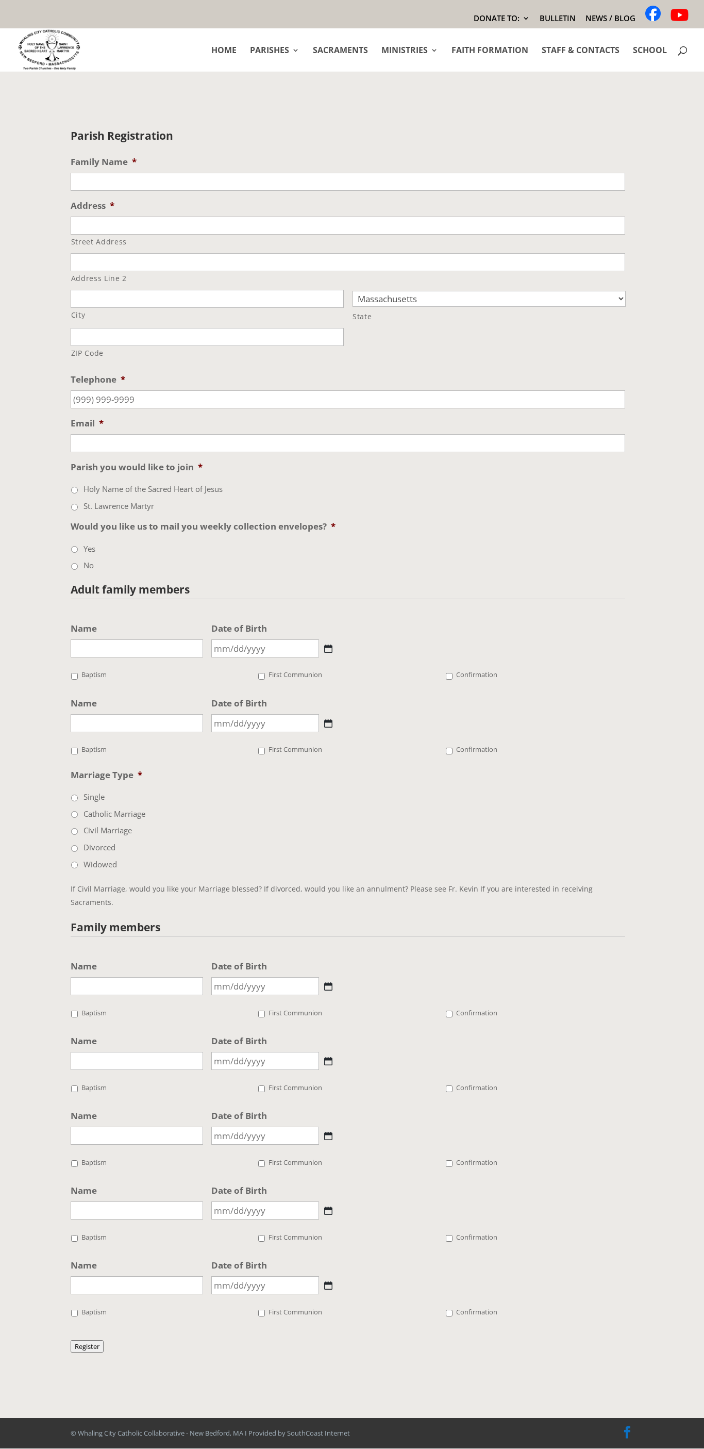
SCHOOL (650, 51)
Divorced (99, 847)
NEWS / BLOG (610, 18)
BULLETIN (558, 18)
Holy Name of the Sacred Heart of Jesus (153, 489)
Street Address (99, 241)
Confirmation (476, 674)
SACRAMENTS (340, 51)
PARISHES (269, 51)
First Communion (295, 674)
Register (87, 1346)
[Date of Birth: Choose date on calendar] (328, 649)
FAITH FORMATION (489, 51)
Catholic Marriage (114, 814)
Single (94, 797)
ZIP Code (87, 353)
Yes (89, 549)
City (78, 315)
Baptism (94, 674)
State (362, 316)
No (88, 565)
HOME (224, 51)
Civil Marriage (107, 830)
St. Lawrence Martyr (118, 506)
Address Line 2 (99, 278)
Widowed (100, 864)
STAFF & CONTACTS (580, 51)
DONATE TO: (496, 18)
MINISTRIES (404, 51)
